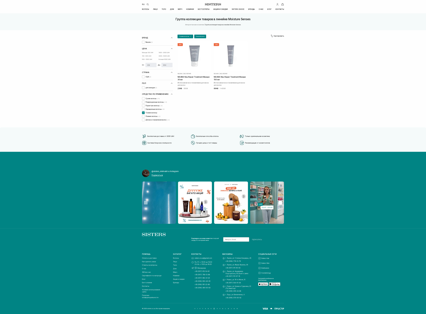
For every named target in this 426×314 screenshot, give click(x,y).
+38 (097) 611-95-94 (232, 268)
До (159, 65)
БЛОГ (269, 9)
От (143, 65)
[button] (185, 36)
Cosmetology (266, 273)
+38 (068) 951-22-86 (202, 284)
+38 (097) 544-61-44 (233, 283)
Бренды (176, 282)
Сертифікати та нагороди (151, 275)
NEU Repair (187, 73)
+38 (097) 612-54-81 (202, 271)
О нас (144, 269)
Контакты (145, 286)
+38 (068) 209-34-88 (233, 291)
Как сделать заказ (149, 262)
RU (143, 4)
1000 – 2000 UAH (164, 52)
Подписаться (157, 175)
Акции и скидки (178, 279)
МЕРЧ (180, 9)
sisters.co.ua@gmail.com (203, 258)
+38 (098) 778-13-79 (233, 261)
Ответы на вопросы (149, 265)
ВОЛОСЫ (145, 9)
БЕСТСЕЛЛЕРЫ (203, 9)
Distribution (265, 268)
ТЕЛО (164, 9)
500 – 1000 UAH (147, 59)
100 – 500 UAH (146, 56)
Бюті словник (147, 282)
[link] (282, 4)
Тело (175, 265)
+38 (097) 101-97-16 (232, 276)
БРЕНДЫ (251, 9)
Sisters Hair (265, 258)
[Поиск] (147, 4)
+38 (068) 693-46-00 (202, 281)
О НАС (261, 9)
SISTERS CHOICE (238, 9)
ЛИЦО (155, 9)
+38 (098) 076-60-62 (233, 298)
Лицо (175, 262)
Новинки (176, 275)
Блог (143, 279)
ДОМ (172, 9)
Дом (175, 269)
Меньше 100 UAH (147, 52)
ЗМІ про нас (146, 272)
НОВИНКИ (190, 9)
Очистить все (200, 36)
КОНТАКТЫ (279, 9)
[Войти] (277, 4)
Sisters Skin (265, 263)
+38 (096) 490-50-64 (202, 288)
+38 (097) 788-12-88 (202, 274)
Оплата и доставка (149, 258)
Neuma (180, 73)
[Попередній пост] (146, 202)
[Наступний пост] (280, 202)
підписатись (257, 239)
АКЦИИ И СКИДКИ (220, 9)
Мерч (175, 272)
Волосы (176, 258)
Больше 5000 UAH (165, 59)
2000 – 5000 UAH (164, 56)
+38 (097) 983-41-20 (202, 278)
